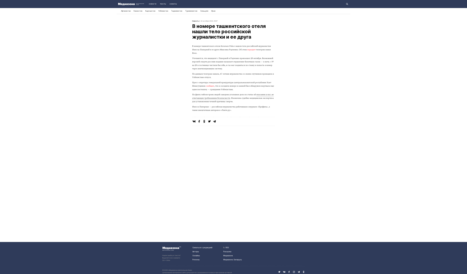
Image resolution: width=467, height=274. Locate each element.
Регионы (196, 260)
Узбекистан (163, 11)
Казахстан (138, 11)
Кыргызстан (150, 11)
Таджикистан (176, 11)
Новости (153, 4)
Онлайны (196, 256)
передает (251, 49)
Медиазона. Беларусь (232, 260)
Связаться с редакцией (202, 247)
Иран (213, 11)
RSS (227, 247)
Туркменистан (191, 11)
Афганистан (126, 11)
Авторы (195, 251)
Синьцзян (204, 11)
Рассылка (227, 251)
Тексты (163, 4)
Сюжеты (173, 4)
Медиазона (228, 256)
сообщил (210, 86)
